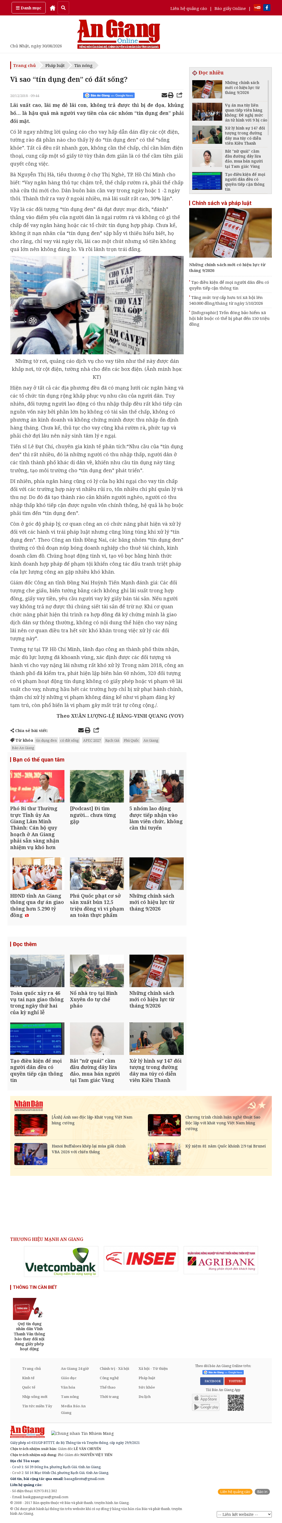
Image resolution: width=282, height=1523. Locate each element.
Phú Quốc (131, 740)
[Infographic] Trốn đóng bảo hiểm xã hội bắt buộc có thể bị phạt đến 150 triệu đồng (229, 318)
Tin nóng (83, 65)
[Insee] (141, 1258)
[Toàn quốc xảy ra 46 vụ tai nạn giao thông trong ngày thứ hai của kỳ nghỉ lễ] (37, 972)
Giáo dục (69, 1377)
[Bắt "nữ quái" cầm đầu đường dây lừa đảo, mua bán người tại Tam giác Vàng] (97, 1039)
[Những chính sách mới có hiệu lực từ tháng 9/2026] (156, 874)
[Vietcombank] (61, 1261)
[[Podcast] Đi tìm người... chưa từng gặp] (97, 787)
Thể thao (107, 1387)
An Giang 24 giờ (75, 1368)
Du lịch (145, 1396)
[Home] (52, 8)
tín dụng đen (46, 740)
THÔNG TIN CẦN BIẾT (35, 1287)
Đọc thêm (25, 944)
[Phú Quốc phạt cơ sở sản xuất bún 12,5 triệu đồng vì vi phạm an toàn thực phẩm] (97, 874)
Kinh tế (28, 1377)
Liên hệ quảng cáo (188, 8)
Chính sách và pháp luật (221, 203)
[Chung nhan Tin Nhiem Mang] (80, 1432)
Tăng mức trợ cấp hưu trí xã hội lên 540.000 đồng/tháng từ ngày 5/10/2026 (226, 300)
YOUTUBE (235, 1381)
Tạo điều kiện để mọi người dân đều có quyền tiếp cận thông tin (229, 285)
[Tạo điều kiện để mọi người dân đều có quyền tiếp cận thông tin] (37, 1039)
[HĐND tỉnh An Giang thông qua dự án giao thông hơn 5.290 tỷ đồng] (37, 874)
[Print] (170, 95)
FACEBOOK (212, 1381)
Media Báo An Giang (73, 1409)
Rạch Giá (112, 740)
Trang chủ (24, 65)
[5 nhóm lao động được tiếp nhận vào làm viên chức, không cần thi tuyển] (156, 787)
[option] (61, 1261)
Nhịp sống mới (34, 1396)
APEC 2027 (92, 740)
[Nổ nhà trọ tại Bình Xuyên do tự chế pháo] (97, 972)
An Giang (150, 740)
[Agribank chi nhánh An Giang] (221, 1260)
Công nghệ (109, 1377)
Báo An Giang (23, 747)
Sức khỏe (147, 1387)
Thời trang (109, 1396)
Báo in (262, 1491)
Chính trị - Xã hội (114, 1368)
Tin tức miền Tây (37, 1405)
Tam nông (70, 1396)
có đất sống (69, 740)
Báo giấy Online (230, 8)
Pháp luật (55, 65)
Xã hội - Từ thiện (153, 1368)
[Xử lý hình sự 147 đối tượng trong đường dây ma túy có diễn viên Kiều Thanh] (156, 1039)
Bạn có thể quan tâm (38, 759)
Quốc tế (28, 1387)
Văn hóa (68, 1387)
